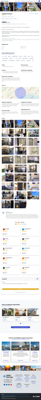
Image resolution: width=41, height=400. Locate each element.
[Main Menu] (39, 1)
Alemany (17, 394)
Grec (8, 395)
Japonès (11, 395)
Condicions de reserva (24, 396)
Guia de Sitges (33, 376)
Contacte (20, 289)
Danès (2, 395)
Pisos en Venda (27, 379)
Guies (33, 375)
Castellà (11, 394)
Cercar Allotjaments (19, 379)
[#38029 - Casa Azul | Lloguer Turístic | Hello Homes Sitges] (33, 312)
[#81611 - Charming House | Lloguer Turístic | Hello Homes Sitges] (8, 312)
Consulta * (3, 282)
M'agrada (37, 13)
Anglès (6, 394)
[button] (37, 1)
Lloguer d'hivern (18, 386)
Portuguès (23, 394)
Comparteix (32, 13)
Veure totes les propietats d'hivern (21, 327)
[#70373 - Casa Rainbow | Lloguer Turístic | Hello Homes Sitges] (20, 312)
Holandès (26, 394)
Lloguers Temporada (19, 385)
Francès (14, 394)
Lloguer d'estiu (19, 387)
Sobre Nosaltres (33, 382)
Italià (20, 394)
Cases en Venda (27, 378)
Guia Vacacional (33, 377)
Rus (13, 395)
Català (8, 394)
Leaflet (38, 98)
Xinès (15, 395)
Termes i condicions (18, 396)
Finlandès (5, 395)
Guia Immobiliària (33, 378)
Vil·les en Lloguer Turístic (19, 380)
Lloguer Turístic (18, 378)
